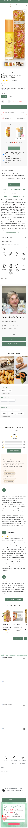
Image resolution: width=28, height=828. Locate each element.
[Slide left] (2, 1)
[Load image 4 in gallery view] (18, 64)
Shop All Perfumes (14, 339)
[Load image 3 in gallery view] (14, 64)
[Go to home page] (10, 5)
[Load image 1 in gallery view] (6, 64)
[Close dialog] (26, 802)
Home (2, 69)
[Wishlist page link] (23, 5)
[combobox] (20, 139)
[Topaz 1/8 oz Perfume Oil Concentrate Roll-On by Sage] (6, 616)
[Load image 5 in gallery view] (21, 64)
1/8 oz (10, 96)
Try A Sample (13, 184)
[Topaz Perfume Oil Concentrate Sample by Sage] (18, 616)
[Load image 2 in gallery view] (10, 64)
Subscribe (14, 799)
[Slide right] (25, 1)
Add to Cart (18, 638)
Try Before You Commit (14, 343)
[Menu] (1, 5)
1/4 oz (4, 96)
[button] (16, 5)
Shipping (3, 85)
